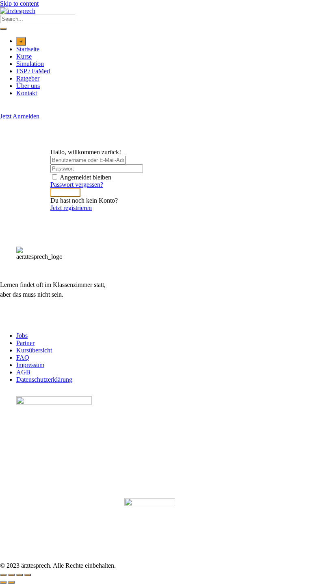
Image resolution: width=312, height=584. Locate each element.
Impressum (30, 364)
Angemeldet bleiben (85, 177)
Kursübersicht (34, 350)
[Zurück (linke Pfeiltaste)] (3, 582)
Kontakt (26, 93)
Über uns (28, 85)
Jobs (22, 335)
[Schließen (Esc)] (27, 575)
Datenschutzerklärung (44, 379)
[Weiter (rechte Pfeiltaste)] (11, 582)
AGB (23, 372)
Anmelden (65, 193)
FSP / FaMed (33, 71)
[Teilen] (19, 575)
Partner (25, 342)
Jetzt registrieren (71, 207)
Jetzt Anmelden (19, 116)
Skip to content (19, 3)
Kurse (24, 56)
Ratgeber (27, 78)
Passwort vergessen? (76, 184)
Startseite (27, 49)
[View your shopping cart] (4, 108)
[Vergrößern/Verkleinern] (3, 575)
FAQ (22, 357)
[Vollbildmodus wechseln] (11, 575)
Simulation (30, 63)
